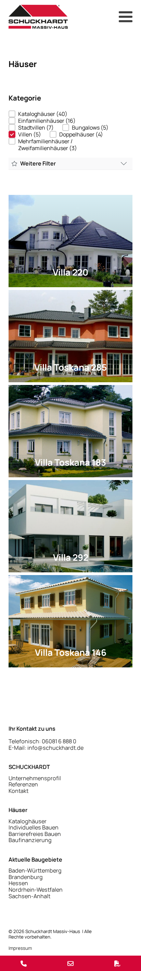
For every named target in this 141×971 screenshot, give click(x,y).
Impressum (20, 948)
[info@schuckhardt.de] (70, 963)
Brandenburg (26, 877)
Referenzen (23, 784)
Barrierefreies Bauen (35, 834)
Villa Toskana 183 (70, 462)
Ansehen (70, 246)
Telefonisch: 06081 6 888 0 (42, 741)
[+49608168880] (23, 963)
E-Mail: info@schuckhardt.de (46, 748)
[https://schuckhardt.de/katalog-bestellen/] (117, 963)
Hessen (18, 883)
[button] (38, 113)
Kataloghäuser (28, 821)
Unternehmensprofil (35, 778)
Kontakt (18, 791)
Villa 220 (70, 272)
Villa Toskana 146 (70, 652)
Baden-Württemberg (35, 870)
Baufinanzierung (30, 840)
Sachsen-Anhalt (29, 896)
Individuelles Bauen (34, 827)
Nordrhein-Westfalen (36, 890)
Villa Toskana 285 (70, 367)
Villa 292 (70, 557)
